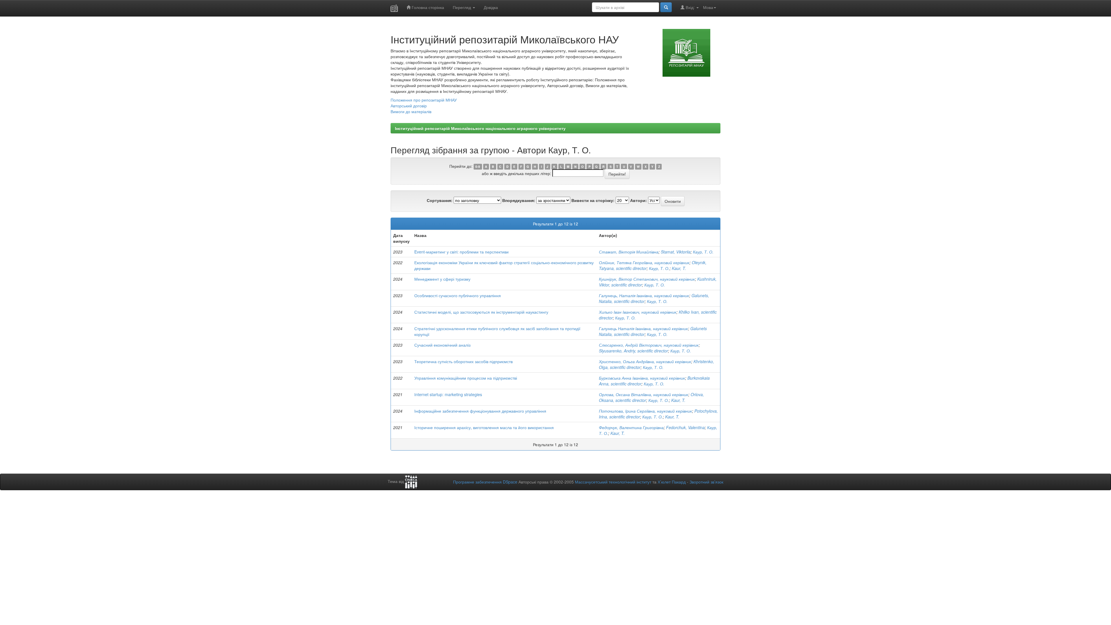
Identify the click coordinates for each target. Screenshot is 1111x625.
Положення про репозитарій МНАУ (424, 100)
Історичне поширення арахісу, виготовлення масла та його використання (484, 427)
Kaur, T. (679, 268)
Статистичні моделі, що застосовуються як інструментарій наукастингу (481, 312)
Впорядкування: (518, 200)
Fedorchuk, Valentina (685, 427)
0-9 (477, 166)
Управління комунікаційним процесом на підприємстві (465, 378)
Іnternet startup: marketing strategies (448, 394)
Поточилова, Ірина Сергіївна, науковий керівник (645, 411)
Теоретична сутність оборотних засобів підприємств (463, 361)
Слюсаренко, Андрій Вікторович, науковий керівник (649, 345)
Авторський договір (409, 106)
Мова (708, 7)
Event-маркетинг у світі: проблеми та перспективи (461, 252)
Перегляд (462, 7)
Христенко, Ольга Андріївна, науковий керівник (645, 361)
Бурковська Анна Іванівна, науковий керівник (642, 378)
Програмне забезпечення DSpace (485, 482)
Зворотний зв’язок (706, 482)
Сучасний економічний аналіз (442, 345)
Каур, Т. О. (703, 252)
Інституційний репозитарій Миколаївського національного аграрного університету (480, 128)
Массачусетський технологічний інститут (613, 482)
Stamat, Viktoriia (676, 252)
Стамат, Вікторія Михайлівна (628, 252)
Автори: (638, 200)
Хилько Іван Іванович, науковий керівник (637, 312)
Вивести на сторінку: (593, 200)
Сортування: (440, 200)
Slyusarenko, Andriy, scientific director (633, 351)
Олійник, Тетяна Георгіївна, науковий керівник (644, 262)
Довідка (491, 7)
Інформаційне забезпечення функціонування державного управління (480, 411)
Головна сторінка (427, 7)
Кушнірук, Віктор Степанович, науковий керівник (647, 279)
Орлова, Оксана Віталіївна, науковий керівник (643, 394)
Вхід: (690, 7)
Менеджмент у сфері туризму (442, 279)
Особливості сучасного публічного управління (457, 295)
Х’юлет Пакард (672, 482)
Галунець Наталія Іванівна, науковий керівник (643, 328)
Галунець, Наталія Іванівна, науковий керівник (644, 295)
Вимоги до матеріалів (411, 111)
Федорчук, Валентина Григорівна (631, 427)
